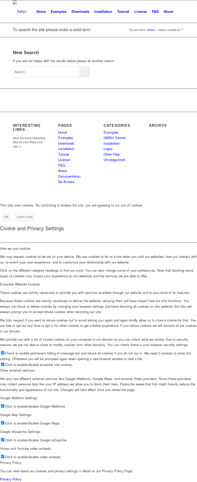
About (62, 170)
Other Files (112, 154)
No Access (66, 181)
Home (62, 132)
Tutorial (63, 154)
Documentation (69, 176)
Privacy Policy (11, 479)
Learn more (25, 216)
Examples (65, 137)
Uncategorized (114, 159)
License (64, 159)
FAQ (61, 165)
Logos (108, 148)
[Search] (180, 11)
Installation (66, 148)
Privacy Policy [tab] (11, 462)
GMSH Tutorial (114, 137)
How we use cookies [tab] (15, 248)
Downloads (66, 143)
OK (6, 216)
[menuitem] (41, 11)
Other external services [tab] (17, 370)
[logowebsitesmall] (19, 11)
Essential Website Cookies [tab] (20, 284)
